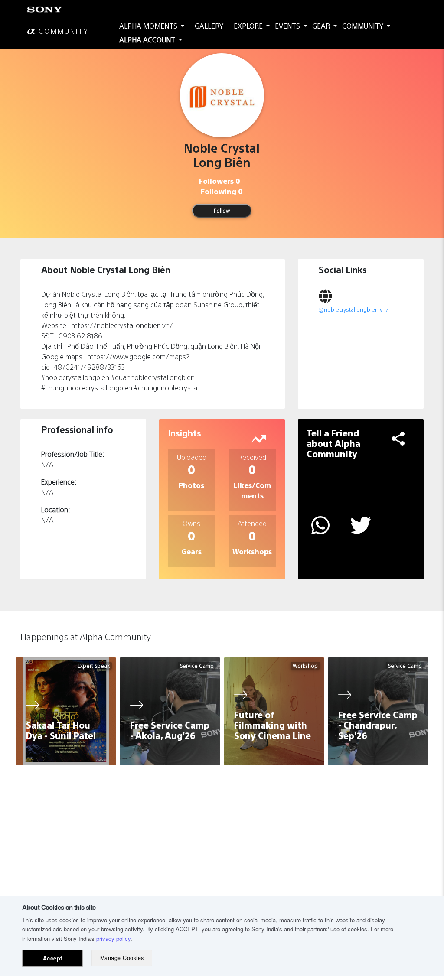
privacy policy (113, 938)
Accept (52, 958)
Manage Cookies (122, 958)
